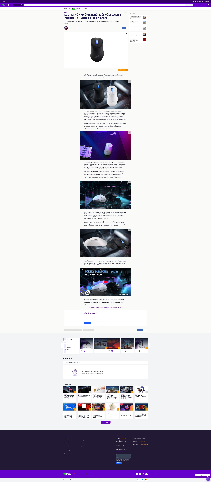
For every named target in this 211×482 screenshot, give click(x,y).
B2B (195, 1)
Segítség (134, 435)
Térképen (123, 438)
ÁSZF (96, 479)
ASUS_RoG (79, 329)
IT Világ (69, 8)
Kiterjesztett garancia (68, 440)
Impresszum (91, 479)
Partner (193, 1)
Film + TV (85, 8)
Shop (198, 4)
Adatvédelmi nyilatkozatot (108, 320)
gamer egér (96, 221)
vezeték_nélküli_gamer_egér (88, 329)
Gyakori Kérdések (67, 444)
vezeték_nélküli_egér (72, 329)
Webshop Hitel (66, 438)
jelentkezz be (77, 362)
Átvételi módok (67, 453)
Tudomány (78, 8)
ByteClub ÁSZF (100, 479)
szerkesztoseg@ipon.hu (144, 444)
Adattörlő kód (66, 452)
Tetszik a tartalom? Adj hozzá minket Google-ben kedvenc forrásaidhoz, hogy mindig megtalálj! (105, 307)
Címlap (65, 8)
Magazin (202, 4)
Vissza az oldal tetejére (104, 427)
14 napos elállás (67, 446)
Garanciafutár (66, 442)
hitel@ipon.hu (143, 441)
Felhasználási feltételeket (98, 320)
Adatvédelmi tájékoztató (68, 450)
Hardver (65, 394)
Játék (81, 8)
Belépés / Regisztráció (102, 438)
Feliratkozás (87, 323)
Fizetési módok (67, 455)
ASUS (66, 329)
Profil (99, 435)
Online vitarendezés (67, 448)
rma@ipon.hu (143, 442)
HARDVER (65, 12)
